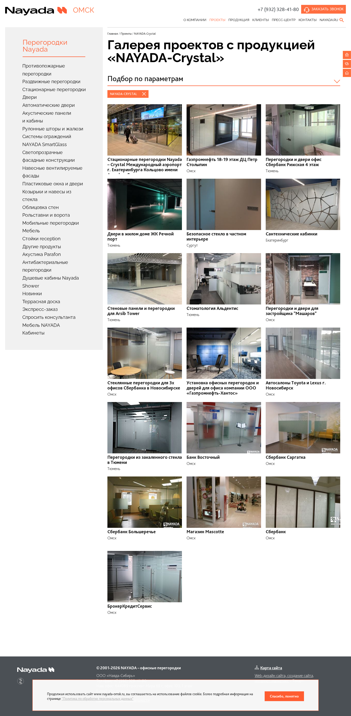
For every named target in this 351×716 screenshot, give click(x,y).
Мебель (31, 230)
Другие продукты (41, 246)
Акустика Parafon (41, 254)
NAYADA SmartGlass (44, 144)
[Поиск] (342, 20)
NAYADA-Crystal (123, 94)
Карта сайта (271, 667)
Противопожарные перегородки (43, 70)
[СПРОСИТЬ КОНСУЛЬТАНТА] (347, 55)
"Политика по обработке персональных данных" (97, 698)
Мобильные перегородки (50, 223)
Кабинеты (33, 333)
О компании (194, 20)
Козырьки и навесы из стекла (46, 195)
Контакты (308, 20)
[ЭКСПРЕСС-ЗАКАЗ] (347, 64)
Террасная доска (41, 301)
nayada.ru (329, 20)
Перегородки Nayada (45, 45)
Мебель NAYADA (41, 325)
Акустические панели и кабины (46, 117)
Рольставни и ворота (46, 215)
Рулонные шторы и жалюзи (52, 128)
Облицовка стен (40, 207)
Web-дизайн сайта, (271, 675)
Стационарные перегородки (54, 89)
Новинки (32, 293)
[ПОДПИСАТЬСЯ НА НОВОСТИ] (347, 73)
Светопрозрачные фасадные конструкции (48, 156)
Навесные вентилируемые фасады (52, 172)
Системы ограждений (46, 136)
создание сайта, (300, 675)
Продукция (238, 20)
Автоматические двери (48, 105)
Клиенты (260, 20)
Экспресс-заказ (40, 309)
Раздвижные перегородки (51, 81)
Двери (29, 97)
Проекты (217, 20)
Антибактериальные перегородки (45, 266)
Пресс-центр (283, 20)
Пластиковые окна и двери (52, 183)
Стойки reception (41, 238)
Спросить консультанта (49, 317)
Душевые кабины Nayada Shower (50, 282)
